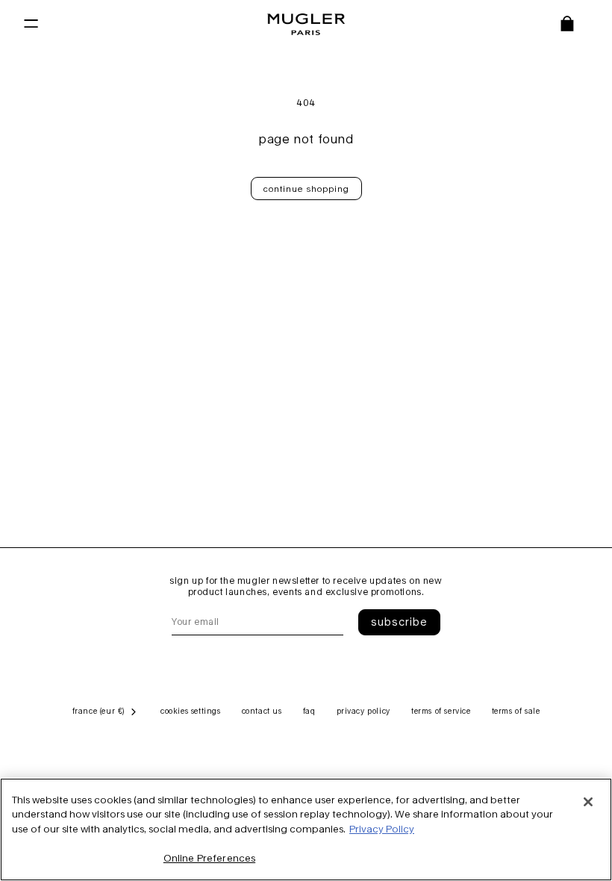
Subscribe (399, 621)
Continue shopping (306, 188)
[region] (306, 829)
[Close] (588, 801)
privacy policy (363, 710)
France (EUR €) (98, 710)
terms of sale (516, 710)
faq (309, 710)
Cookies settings (190, 710)
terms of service (441, 710)
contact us (262, 710)
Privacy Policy (381, 829)
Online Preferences (209, 858)
